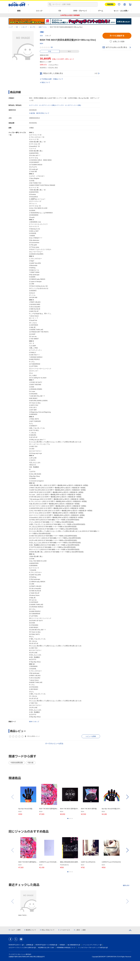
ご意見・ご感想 (81, 930)
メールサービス (65, 930)
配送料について (31, 930)
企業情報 (28, 945)
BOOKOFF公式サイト (15, 945)
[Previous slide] (13, 797)
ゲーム (100, 11)
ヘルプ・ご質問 (15, 930)
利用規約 (62, 945)
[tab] (67, 818)
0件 (52, 47)
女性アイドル (43, 27)
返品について (46, 82)
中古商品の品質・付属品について (52, 79)
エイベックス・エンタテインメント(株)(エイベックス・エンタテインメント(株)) (55, 105)
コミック (39, 11)
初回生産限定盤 (17, 762)
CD (60, 11)
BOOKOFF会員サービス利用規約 (45, 945)
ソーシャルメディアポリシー (91, 945)
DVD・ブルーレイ (80, 11)
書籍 (18, 11)
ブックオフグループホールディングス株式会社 (92, 947)
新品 (69, 51)
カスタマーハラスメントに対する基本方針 (21, 947)
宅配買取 (110, 4)
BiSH (41, 43)
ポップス (32, 27)
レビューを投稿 (91, 736)
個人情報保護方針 (73, 945)
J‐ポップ (36, 721)
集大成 (30, 762)
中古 (49, 51)
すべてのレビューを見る (54, 743)
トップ (11, 27)
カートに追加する (117, 35)
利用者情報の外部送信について (66, 947)
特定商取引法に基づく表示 (46, 947)
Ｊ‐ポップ (24, 27)
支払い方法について (48, 930)
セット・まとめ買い (121, 11)
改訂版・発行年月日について (40, 113)
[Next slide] (127, 797)
